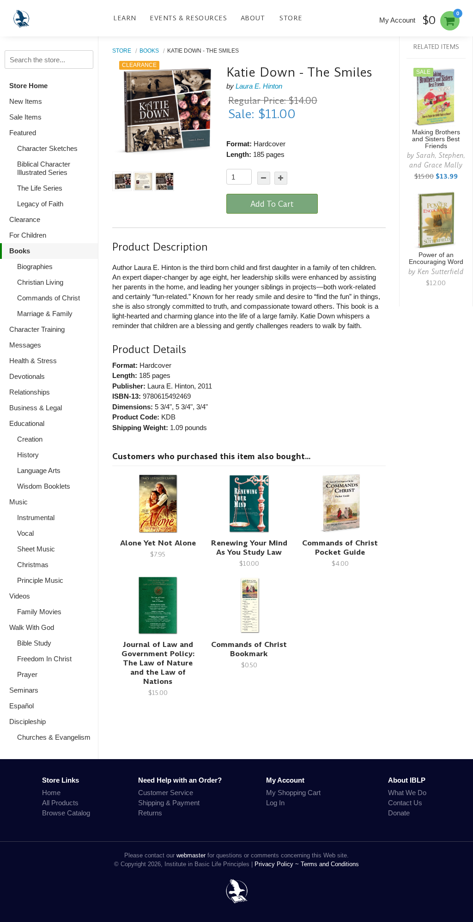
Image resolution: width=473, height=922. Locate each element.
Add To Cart (272, 204)
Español (21, 706)
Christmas (33, 565)
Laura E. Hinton (259, 86)
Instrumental (36, 517)
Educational (26, 423)
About (253, 18)
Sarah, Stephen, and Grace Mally (437, 160)
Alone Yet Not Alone (158, 543)
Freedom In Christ (44, 659)
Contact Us (405, 803)
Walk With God (31, 627)
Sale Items (25, 117)
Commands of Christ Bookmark (249, 649)
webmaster (191, 855)
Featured (22, 133)
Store (291, 18)
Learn (124, 18)
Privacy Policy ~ (278, 864)
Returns (150, 813)
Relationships (29, 392)
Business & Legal (35, 408)
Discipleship (27, 721)
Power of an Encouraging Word (436, 258)
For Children (27, 235)
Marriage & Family (45, 313)
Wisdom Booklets (43, 486)
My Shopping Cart (293, 792)
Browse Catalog (66, 813)
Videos (19, 596)
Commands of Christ (48, 298)
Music (18, 502)
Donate (399, 813)
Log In (275, 803)
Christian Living (40, 282)
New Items (25, 101)
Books (19, 251)
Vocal (25, 533)
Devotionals (27, 376)
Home (51, 792)
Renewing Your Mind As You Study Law (249, 547)
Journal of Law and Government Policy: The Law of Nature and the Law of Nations (157, 663)
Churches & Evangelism (54, 737)
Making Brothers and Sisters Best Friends (436, 139)
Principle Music (40, 580)
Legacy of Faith (40, 204)
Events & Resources (188, 18)
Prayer (27, 674)
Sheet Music (36, 549)
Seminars (23, 690)
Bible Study (34, 643)
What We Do (407, 792)
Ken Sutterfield (441, 271)
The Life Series (39, 188)
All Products (60, 803)
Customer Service (165, 792)
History (28, 455)
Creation (29, 439)
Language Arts (39, 470)
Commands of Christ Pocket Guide (340, 547)
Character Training (37, 329)
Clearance (24, 219)
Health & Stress (33, 361)
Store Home (28, 86)
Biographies (35, 266)
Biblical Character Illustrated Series (43, 168)
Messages (25, 345)
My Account (397, 20)
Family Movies (39, 612)
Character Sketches (47, 148)
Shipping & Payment (169, 803)
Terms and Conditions (330, 864)
